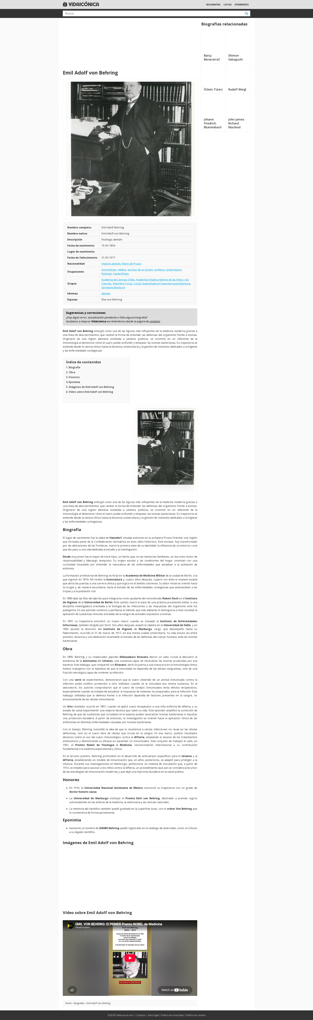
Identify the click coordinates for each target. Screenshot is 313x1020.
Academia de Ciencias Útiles (118, 279)
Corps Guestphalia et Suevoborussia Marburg (162, 283)
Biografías (79, 1003)
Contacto (140, 1015)
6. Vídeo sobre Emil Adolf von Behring (89, 392)
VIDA (83, 4)
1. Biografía (73, 367)
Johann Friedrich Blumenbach (213, 123)
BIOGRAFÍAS (213, 4)
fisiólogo (106, 273)
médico (122, 269)
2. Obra (70, 372)
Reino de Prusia (131, 263)
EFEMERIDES (242, 4)
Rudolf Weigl (237, 89)
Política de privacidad (172, 1015)
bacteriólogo (121, 273)
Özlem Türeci (213, 89)
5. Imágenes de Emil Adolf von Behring (90, 387)
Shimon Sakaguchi (235, 57)
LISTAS (227, 4)
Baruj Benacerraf (212, 57)
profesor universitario (167, 269)
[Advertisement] (130, 44)
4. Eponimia (73, 382)
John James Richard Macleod (236, 123)
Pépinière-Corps (123, 283)
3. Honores (73, 377)
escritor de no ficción (140, 269)
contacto (154, 321)
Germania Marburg (113, 287)
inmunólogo (108, 269)
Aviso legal (153, 1015)
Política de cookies (196, 1015)
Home (68, 1003)
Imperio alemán (111, 263)
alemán (105, 293)
